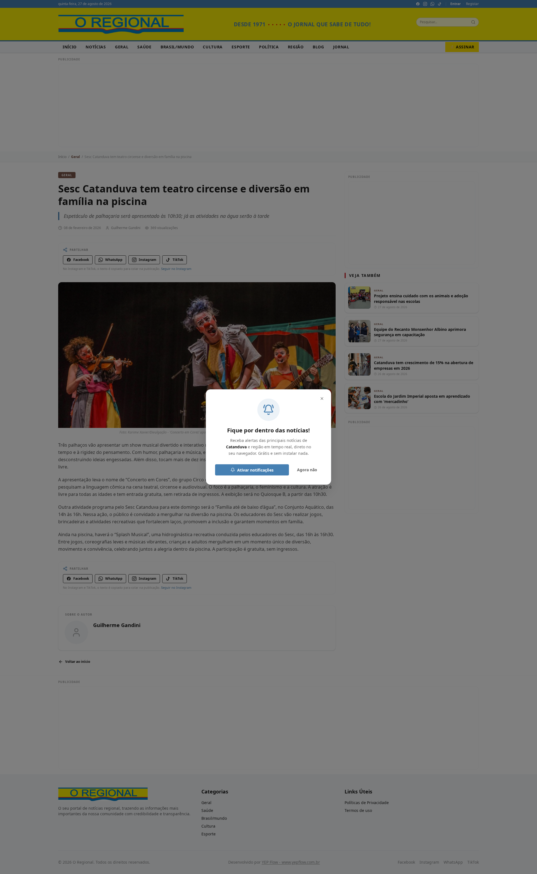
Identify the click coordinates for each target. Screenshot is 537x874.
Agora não (307, 469)
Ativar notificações (255, 470)
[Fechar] (321, 398)
